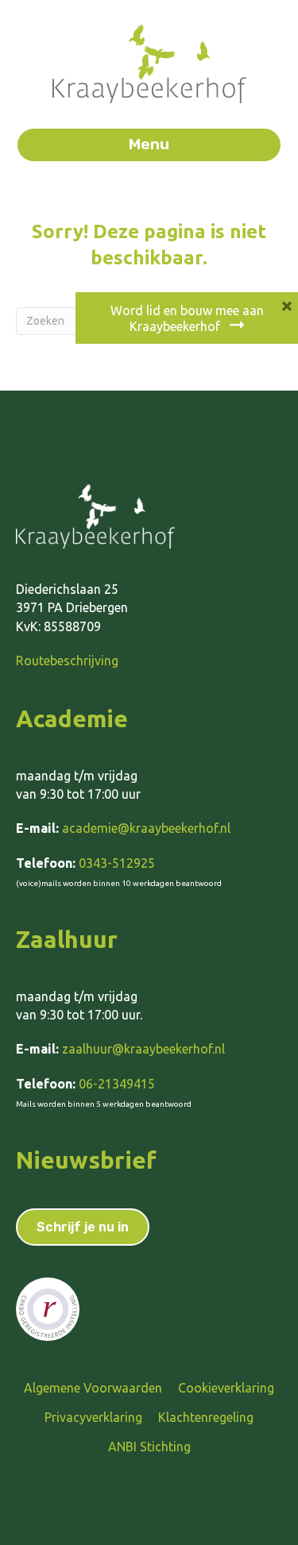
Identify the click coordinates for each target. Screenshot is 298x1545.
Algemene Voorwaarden (93, 1388)
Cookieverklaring (226, 1388)
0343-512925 (117, 863)
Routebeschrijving (67, 660)
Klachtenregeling (205, 1417)
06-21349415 (117, 1084)
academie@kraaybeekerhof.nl (146, 828)
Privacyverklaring (93, 1417)
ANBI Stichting (149, 1446)
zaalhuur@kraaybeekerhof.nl (143, 1049)
